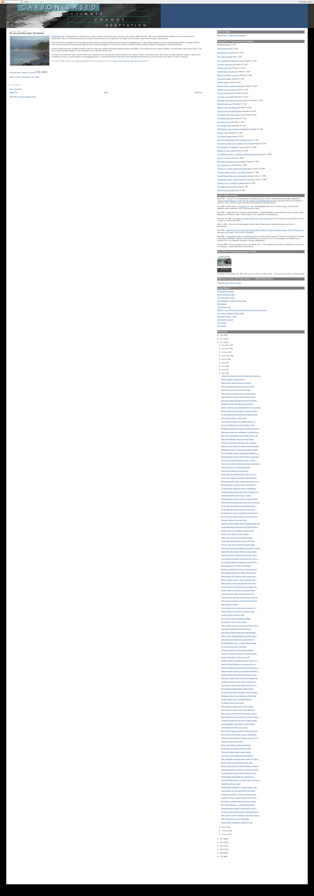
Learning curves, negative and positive (231, 86)
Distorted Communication (226, 190)
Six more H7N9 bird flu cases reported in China (238, 425)
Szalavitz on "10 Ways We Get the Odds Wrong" (234, 169)
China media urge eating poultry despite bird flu (238, 594)
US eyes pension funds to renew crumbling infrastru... (240, 812)
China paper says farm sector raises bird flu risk (238, 710)
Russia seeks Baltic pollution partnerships (236, 745)
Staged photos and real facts (227, 72)
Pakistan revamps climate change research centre (239, 555)
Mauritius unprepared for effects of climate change (239, 569)
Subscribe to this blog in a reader (229, 283)
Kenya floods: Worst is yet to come (233, 418)
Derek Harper (80, 61)
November (225, 349)
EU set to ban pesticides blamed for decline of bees (239, 415)
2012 (222, 839)
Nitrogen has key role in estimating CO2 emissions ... (240, 513)
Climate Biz (250, 232)
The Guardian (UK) (58, 36)
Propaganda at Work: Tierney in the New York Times (236, 179)
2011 (222, 842)
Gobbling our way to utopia (226, 90)
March (224, 827)
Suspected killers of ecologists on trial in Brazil (238, 724)
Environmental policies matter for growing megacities (240, 770)
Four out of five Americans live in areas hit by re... (239, 664)
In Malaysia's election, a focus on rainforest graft (238, 794)
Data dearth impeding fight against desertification (238, 633)
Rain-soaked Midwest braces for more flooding (237, 439)
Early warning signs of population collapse (236, 619)
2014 (222, 339)
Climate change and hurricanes (232, 742)
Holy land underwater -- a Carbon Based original (238, 805)
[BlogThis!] (39, 72)
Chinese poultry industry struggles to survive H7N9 (239, 499)
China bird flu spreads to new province (234, 471)
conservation (25, 77)
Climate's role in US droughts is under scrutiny (237, 531)
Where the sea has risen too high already (235, 390)
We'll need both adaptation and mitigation (231, 162)
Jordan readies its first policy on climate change (238, 590)
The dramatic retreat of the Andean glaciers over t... (239, 685)
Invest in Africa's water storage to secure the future (239, 517)
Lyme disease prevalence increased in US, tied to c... (240, 559)
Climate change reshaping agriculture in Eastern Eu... (240, 492)
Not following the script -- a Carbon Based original (238, 643)
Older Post (198, 92)
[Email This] (37, 72)
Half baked (221, 45)
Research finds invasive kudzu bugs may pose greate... (241, 502)
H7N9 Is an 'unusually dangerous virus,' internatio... (239, 443)
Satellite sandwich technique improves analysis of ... (240, 661)
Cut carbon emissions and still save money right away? (252, 218)
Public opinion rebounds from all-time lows (236, 383)
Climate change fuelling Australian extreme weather (239, 692)
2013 (222, 342)
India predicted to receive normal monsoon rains (238, 397)
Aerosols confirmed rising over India (234, 520)
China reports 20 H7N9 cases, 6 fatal (234, 727)
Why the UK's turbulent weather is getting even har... (239, 731)
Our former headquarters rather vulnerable (232, 140)
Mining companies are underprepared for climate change (241, 408)
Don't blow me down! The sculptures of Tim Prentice (235, 143)
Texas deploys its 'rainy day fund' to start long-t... (238, 791)
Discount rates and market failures (229, 111)
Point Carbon (221, 323)
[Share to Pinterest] (46, 72)
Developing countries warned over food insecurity (238, 801)
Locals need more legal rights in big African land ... (239, 506)
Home (106, 92)
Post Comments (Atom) (27, 97)
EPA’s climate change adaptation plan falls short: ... (239, 636)
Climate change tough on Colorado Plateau (236, 699)
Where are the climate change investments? (233, 100)
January (225, 834)
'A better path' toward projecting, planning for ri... (238, 777)
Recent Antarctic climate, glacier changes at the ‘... (239, 580)
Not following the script (225, 53)
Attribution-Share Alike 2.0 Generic (134, 61)
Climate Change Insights (226, 295)
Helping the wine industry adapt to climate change (238, 552)
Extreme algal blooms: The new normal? (235, 657)
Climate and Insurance (225, 320)
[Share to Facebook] (44, 72)
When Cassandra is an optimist (228, 75)
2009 (222, 849)
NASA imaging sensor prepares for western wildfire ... (240, 411)
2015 (222, 335)
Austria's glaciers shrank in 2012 (232, 615)
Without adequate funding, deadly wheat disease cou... (240, 481)
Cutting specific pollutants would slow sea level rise (239, 597)
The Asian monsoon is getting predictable (235, 467)
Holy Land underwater (225, 57)
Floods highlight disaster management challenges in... (240, 453)
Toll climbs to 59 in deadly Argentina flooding (237, 756)
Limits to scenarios (224, 158)
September (226, 356)
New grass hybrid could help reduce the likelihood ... (239, 401)
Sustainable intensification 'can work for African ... (239, 541)
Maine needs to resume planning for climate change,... (240, 717)
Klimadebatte (222, 304)
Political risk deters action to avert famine (236, 752)
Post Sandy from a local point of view (230, 115)
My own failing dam (224, 126)
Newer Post (13, 92)
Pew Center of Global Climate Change (230, 313)
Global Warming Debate (225, 291)
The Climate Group (224, 307)
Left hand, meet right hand (226, 64)
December (225, 345)
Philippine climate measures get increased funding (239, 720)
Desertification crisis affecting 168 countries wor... (239, 576)
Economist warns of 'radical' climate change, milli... (239, 798)
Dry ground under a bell (225, 118)
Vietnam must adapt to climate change (235, 534)
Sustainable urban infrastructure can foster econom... (240, 527)
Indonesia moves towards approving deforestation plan (240, 524)
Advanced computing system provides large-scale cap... (241, 376)
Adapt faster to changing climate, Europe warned (238, 394)
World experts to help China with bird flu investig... (239, 583)
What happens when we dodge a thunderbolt (233, 129)
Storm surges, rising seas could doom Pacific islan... (240, 626)
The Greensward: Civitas (226, 298)
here (275, 214)
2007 (222, 856)
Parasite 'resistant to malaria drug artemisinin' (237, 404)
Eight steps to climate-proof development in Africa (239, 713)
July (223, 363)
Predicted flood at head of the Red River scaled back (240, 457)
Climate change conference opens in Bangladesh (238, 488)
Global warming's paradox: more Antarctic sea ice (238, 808)
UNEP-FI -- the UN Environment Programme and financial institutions (241, 310)
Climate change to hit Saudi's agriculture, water (238, 611)
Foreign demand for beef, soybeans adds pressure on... (241, 780)
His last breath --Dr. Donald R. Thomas (231, 147)
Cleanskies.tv (222, 226)
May (223, 370)
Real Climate (221, 326)
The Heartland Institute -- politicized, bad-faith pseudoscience (239, 154)
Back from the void (224, 122)
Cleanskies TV (244, 206)
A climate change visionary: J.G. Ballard (231, 172)
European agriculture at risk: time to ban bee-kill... (239, 682)
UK (32, 77)
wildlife (36, 77)
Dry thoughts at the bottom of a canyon (231, 61)
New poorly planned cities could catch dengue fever (239, 678)
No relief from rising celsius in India (233, 622)
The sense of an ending (225, 97)
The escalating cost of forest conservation (236, 566)
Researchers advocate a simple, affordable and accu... (240, 429)
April (223, 373)
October (225, 352)
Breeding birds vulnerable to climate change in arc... (239, 787)
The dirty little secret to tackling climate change (238, 545)
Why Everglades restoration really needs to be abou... (240, 759)
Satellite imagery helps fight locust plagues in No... (239, 675)
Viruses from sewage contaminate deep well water (239, 478)
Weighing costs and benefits (227, 108)
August (224, 359)
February (225, 831)
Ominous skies (222, 133)
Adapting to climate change (231, 784)
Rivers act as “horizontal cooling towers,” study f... (239, 460)
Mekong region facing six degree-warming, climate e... (240, 766)
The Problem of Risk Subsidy (227, 187)
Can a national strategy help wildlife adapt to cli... (238, 422)
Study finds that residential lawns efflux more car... (239, 474)
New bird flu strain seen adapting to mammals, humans (240, 548)
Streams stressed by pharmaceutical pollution (237, 650)
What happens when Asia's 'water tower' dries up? (238, 573)
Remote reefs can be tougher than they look (236, 763)
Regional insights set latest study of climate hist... (239, 485)
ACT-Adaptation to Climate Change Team (231, 301)
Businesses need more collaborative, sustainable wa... (240, 432)
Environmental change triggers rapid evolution (237, 689)
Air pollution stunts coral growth (232, 703)
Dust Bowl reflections (224, 104)
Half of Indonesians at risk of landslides (235, 819)
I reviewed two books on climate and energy (241, 236)
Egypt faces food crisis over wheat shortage (236, 538)
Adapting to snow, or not (225, 151)
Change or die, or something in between (231, 183)
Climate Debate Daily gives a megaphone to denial (235, 176)
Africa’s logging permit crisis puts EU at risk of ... (238, 386)
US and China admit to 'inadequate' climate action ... (239, 562)
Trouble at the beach (224, 68)
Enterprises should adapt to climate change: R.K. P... (240, 738)
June (224, 366)
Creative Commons (118, 61)
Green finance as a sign (225, 165)
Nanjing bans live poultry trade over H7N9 (236, 749)
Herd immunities (223, 49)
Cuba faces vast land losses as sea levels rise (237, 640)
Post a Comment (15, 89)
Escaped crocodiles (224, 79)
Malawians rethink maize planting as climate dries (238, 696)
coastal (17, 77)
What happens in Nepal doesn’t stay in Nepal (237, 706)
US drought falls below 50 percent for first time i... (238, 510)
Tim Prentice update (224, 136)
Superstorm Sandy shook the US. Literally (236, 495)
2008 (222, 853)
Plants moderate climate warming (233, 379)
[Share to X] (41, 72)
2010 (222, 846)
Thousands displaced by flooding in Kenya (236, 629)
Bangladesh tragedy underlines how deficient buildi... (239, 450)
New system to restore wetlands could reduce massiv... (241, 815)
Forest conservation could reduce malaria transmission (240, 464)
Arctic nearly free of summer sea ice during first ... (239, 608)
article (224, 246)
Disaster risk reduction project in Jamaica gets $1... (239, 654)
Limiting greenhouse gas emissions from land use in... (240, 668)
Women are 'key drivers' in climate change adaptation (240, 446)
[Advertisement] (228, 869)
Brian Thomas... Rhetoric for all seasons (231, 35)
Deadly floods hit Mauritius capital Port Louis (237, 822)
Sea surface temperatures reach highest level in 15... (240, 436)
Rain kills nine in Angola (229, 604)
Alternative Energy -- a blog (227, 316)
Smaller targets (222, 82)
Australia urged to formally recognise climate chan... (239, 587)
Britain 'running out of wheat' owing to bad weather (238, 735)
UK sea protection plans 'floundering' (234, 647)
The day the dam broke (225, 93)
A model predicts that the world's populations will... (239, 773)
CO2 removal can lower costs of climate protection (239, 601)
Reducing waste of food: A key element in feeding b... (240, 671)
